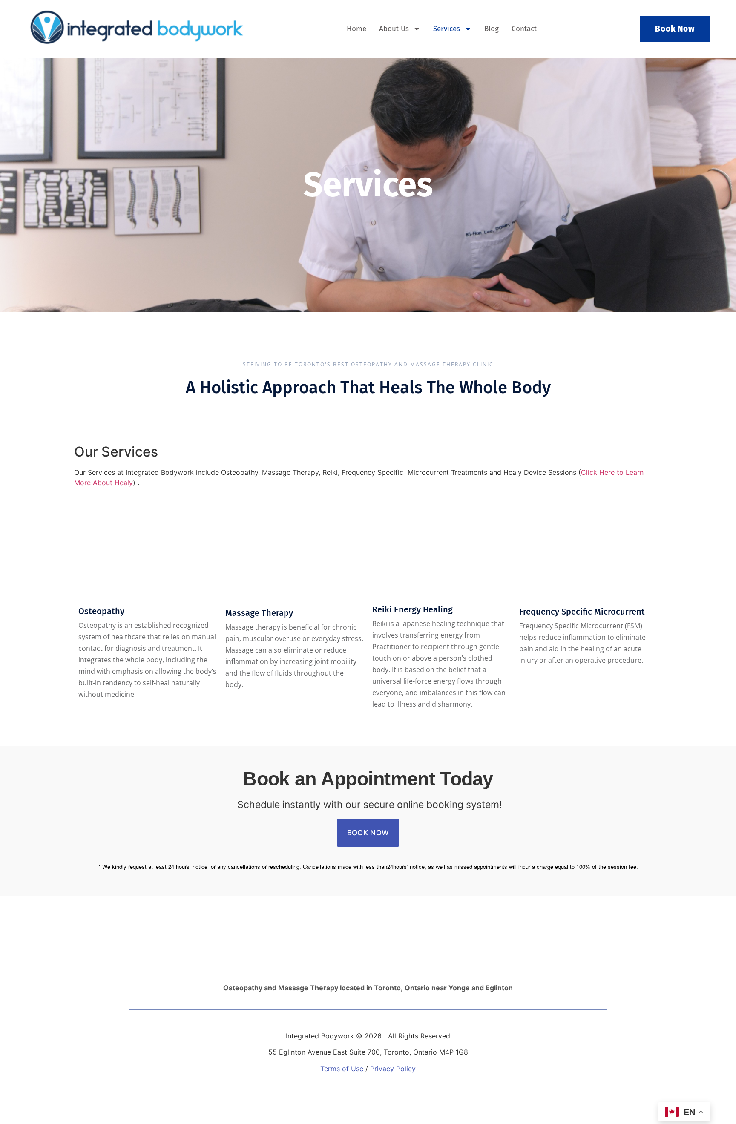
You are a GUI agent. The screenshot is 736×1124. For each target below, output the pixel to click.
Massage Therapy (259, 613)
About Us (394, 28)
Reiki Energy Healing (412, 609)
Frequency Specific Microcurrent (582, 612)
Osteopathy (101, 611)
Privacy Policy (393, 1068)
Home (356, 28)
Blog (491, 28)
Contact (524, 28)
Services (446, 28)
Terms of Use (341, 1068)
